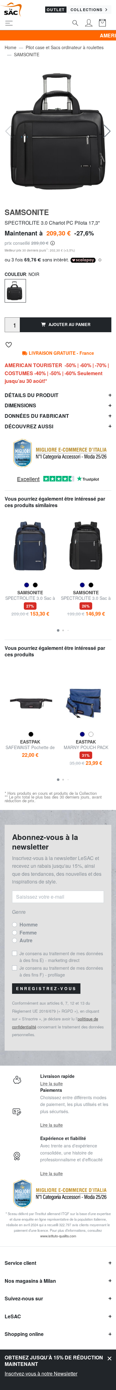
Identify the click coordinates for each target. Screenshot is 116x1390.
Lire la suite (51, 1083)
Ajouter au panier (69, 324)
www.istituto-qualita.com (58, 1235)
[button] (107, 131)
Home (10, 47)
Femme (28, 932)
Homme (28, 924)
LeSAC (13, 1316)
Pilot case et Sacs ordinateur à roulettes (65, 47)
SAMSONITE (26, 54)
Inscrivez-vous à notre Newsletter (41, 1373)
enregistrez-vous (46, 988)
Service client (20, 1262)
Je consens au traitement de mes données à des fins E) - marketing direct (61, 956)
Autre (25, 940)
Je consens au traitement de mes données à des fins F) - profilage (61, 971)
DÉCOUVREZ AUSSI (29, 426)
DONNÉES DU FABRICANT (37, 415)
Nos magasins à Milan (30, 1280)
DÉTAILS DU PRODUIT (31, 395)
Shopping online (24, 1333)
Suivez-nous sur (24, 1298)
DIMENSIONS (20, 405)
